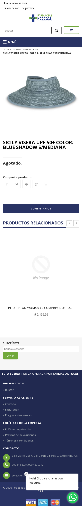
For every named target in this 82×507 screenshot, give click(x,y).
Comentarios (41, 208)
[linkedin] (46, 184)
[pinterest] (26, 184)
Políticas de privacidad (18, 429)
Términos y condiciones (19, 440)
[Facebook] (7, 184)
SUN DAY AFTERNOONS (25, 49)
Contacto (10, 404)
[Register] (21, 8)
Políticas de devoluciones (20, 435)
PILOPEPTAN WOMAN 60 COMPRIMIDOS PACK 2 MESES (42, 308)
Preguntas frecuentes (18, 415)
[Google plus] (36, 184)
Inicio (6, 49)
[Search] (56, 30)
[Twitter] (17, 184)
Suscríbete (11, 343)
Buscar (9, 390)
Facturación (12, 409)
